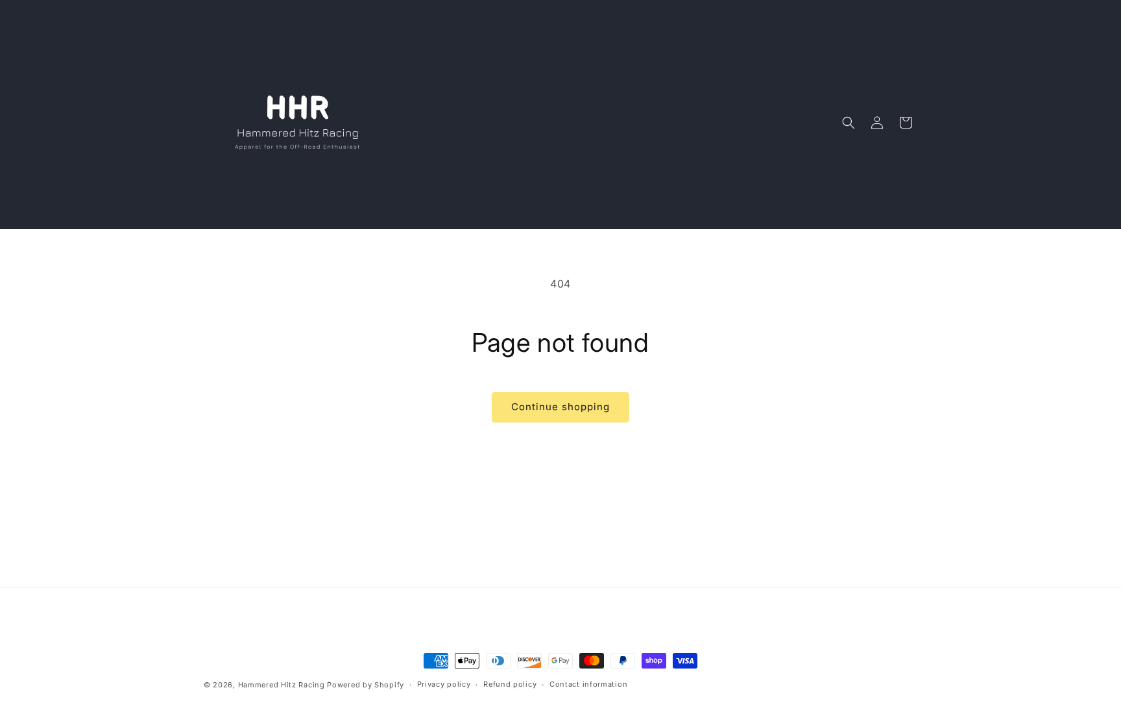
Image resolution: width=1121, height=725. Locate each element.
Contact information (588, 684)
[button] (848, 122)
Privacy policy (444, 684)
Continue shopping (560, 406)
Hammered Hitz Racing (281, 684)
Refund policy (509, 684)
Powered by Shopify (365, 684)
